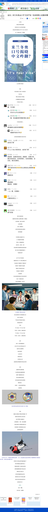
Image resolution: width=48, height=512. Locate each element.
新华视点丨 (44, 53)
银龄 (30, 4)
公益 (45, 4)
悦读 (44, 4)
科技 (35, 3)
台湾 (26, 3)
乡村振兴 (28, 4)
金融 (12, 4)
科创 (36, 3)
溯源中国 (32, 4)
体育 (39, 3)
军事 (45, 3)
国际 (20, 3)
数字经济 (22, 4)
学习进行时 (13, 3)
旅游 (35, 4)
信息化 (20, 4)
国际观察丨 (44, 48)
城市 (34, 4)
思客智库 (28, 3)
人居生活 (17, 4)
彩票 (39, 4)
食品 (15, 4)
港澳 (25, 3)
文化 (40, 3)
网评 (23, 3)
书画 (42, 3)
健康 (43, 3)
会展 (38, 4)
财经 (22, 3)
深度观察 (45, 34)
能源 (37, 4)
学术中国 (25, 4)
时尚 (42, 4)
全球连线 (31, 3)
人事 (19, 3)
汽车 (14, 4)
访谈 (46, 3)
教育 (33, 3)
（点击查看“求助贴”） (20, 83)
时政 (17, 3)
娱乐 (41, 4)
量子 (38, 3)
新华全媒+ (43, 58)
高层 (16, 3)
